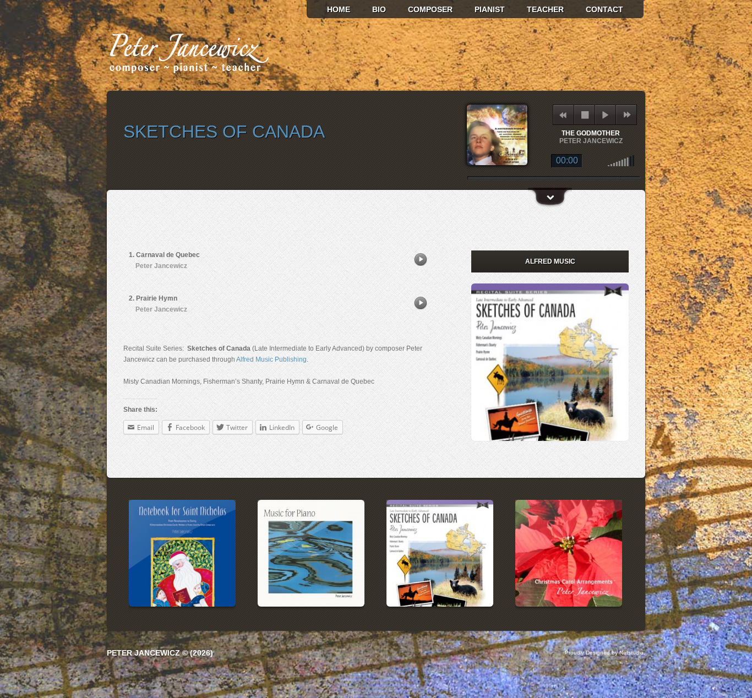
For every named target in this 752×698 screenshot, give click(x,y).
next (627, 115)
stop (585, 115)
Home (338, 9)
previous (563, 115)
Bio (379, 9)
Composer (430, 9)
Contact (604, 9)
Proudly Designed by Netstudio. (605, 653)
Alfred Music (550, 261)
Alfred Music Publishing (271, 359)
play (605, 115)
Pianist (490, 9)
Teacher (545, 9)
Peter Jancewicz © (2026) (160, 652)
